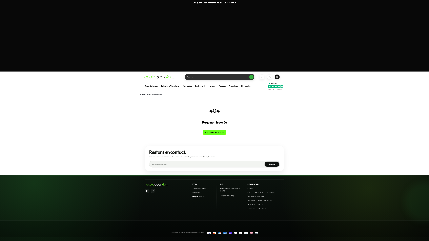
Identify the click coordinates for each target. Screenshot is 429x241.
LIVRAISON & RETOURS (255, 197)
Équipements (200, 86)
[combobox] (219, 77)
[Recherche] (251, 77)
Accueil (142, 94)
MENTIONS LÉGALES (255, 205)
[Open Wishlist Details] (262, 77)
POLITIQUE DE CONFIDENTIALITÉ (259, 201)
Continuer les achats (214, 132)
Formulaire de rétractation (256, 209)
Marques (212, 86)
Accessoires (187, 86)
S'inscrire (272, 164)
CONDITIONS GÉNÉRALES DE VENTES (261, 193)
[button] (277, 77)
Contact (250, 189)
